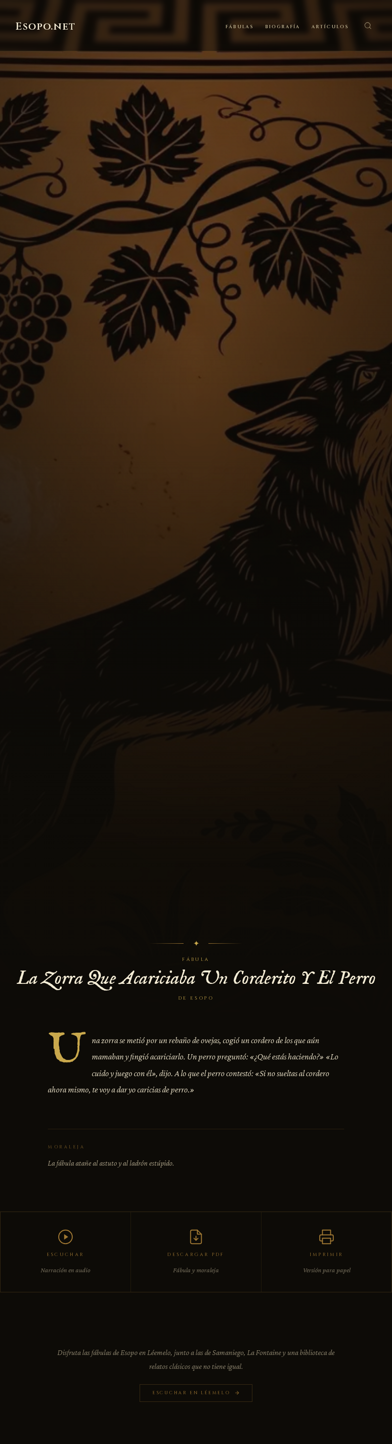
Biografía (282, 27)
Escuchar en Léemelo (191, 1393)
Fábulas (240, 27)
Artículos (330, 27)
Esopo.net (45, 27)
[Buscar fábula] (368, 25)
